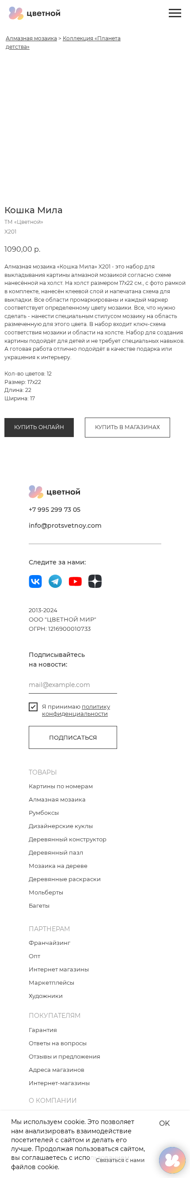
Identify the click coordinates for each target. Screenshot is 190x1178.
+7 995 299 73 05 (54, 510)
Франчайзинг (49, 942)
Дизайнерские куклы (61, 825)
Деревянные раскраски (65, 879)
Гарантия (43, 1029)
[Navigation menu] (175, 13)
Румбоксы (44, 812)
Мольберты (46, 892)
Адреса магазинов (56, 1069)
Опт (34, 955)
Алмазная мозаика (31, 38)
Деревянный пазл (56, 852)
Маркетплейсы (51, 982)
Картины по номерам (61, 786)
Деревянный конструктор (67, 839)
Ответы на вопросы (58, 1043)
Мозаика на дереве (58, 865)
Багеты (39, 905)
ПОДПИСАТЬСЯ (73, 737)
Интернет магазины (59, 969)
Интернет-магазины (59, 1082)
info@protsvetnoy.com (65, 526)
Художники (46, 995)
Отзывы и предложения (64, 1056)
